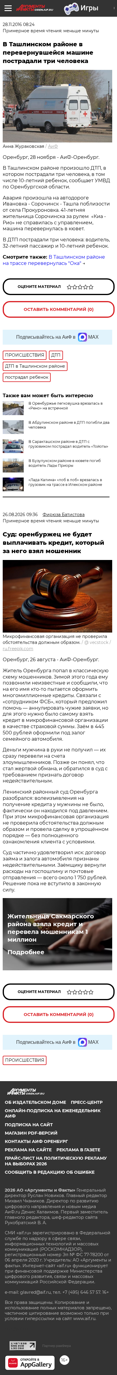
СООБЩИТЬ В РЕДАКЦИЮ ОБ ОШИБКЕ (49, 1172)
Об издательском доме (35, 1102)
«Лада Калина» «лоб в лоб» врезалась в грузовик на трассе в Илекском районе (65, 482)
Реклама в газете (78, 1150)
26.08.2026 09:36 (20, 514)
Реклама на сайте (28, 1150)
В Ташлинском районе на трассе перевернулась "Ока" (54, 260)
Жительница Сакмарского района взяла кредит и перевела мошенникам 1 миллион (51, 928)
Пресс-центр (87, 1102)
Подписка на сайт (29, 1124)
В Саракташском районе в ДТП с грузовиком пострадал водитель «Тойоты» (68, 444)
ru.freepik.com (18, 648)
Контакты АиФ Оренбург (36, 1141)
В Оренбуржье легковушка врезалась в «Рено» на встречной (65, 405)
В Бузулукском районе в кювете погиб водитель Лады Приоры (64, 463)
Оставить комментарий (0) (59, 309)
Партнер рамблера (56, 1346)
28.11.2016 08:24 (18, 24)
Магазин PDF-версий (31, 1133)
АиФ (53, 146)
